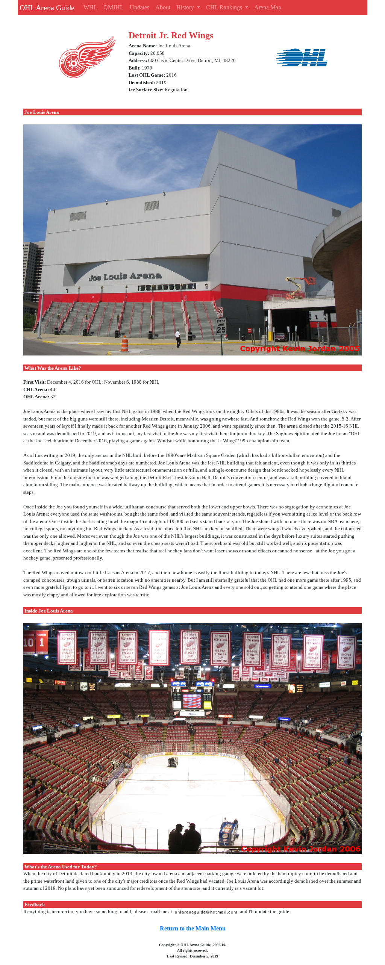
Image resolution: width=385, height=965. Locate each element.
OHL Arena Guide (46, 7)
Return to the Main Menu (193, 928)
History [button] (186, 7)
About (162, 7)
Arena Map (267, 7)
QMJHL (113, 7)
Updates (139, 7)
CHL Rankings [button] (225, 7)
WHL (90, 7)
